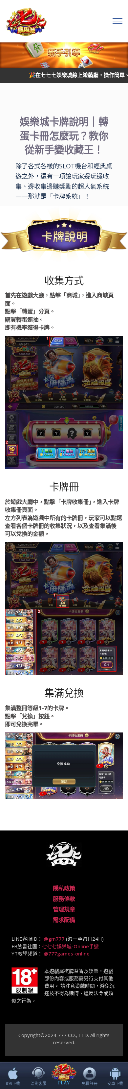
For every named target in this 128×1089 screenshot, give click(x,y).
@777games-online (67, 953)
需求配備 (64, 920)
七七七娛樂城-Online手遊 (70, 946)
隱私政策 (64, 888)
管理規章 (64, 909)
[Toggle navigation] (118, 21)
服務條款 (64, 899)
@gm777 (55, 938)
